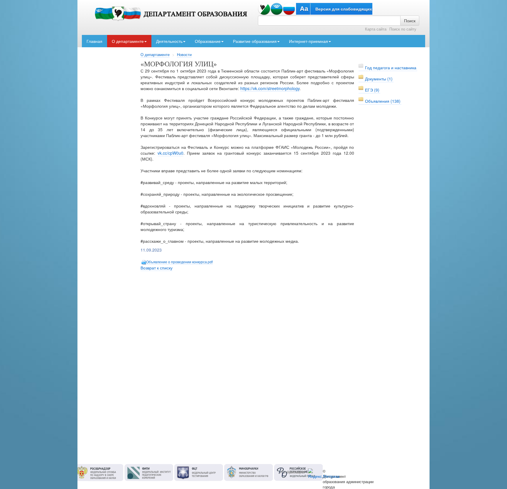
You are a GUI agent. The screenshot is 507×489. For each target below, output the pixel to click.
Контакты (296, 472)
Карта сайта (375, 29)
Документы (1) (379, 79)
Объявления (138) (382, 101)
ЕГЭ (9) (372, 90)
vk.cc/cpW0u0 (170, 153)
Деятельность (169, 41)
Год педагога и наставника (390, 67)
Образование (208, 41)
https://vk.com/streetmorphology (270, 88)
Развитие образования (255, 41)
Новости (184, 54)
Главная (94, 41)
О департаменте (128, 41)
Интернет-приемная (308, 41)
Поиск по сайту (402, 29)
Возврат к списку (157, 268)
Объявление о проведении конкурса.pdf (179, 261)
